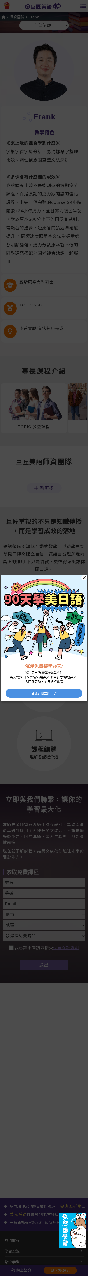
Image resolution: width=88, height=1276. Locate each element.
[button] (83, 1215)
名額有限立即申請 (44, 693)
